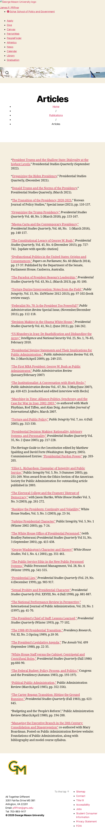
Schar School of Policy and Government (32, 11)
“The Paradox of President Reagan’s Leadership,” (44, 277)
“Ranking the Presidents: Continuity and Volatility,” (45, 509)
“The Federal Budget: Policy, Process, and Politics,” (44, 671)
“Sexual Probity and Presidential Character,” (41, 590)
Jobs (79, 809)
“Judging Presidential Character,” (33, 521)
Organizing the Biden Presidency (34, 176)
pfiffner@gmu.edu (23, 807)
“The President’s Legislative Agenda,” (36, 642)
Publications (56, 115)
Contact (80, 796)
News (10, 46)
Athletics (12, 42)
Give (9, 25)
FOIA (79, 825)
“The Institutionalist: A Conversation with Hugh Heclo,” (48, 383)
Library (11, 55)
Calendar (12, 51)
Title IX (80, 800)
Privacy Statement (86, 821)
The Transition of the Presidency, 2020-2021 (42, 200)
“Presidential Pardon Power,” (62, 456)
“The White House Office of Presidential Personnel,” (46, 533)
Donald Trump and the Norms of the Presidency (44, 188)
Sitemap (80, 791)
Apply (10, 20)
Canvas (11, 29)
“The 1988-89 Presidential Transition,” (37, 630)
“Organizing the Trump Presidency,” (35, 212)
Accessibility (83, 804)
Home (56, 106)
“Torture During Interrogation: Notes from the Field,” (47, 289)
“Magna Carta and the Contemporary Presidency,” (45, 224)
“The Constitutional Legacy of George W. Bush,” (42, 241)
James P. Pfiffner (9, 7)
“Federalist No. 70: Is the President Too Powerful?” (45, 306)
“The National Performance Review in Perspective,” (46, 602)
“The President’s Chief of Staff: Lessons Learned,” (44, 618)
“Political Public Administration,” (33, 683)
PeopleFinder (14, 38)
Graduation (13, 60)
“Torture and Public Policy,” (29, 419)
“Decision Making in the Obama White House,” (42, 322)
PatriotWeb (13, 33)
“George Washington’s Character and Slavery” (42, 550)
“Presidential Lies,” (24, 578)
